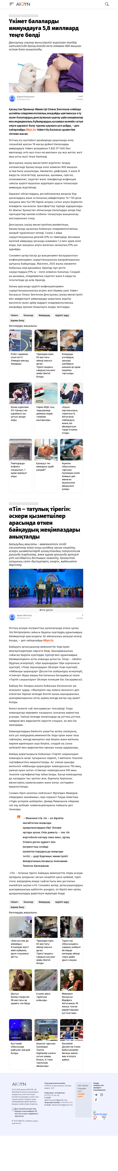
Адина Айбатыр (24, 615)
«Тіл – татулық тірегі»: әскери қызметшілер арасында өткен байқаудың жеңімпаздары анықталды (44, 523)
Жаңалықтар (15, 16)
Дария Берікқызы (25, 96)
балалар (28, 315)
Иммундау (44, 315)
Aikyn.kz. (48, 640)
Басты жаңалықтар (30, 16)
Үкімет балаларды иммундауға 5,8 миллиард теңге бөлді (44, 28)
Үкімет (14, 315)
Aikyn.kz (31, 129)
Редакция (82, 1088)
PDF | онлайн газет (81, 1093)
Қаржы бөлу (17, 320)
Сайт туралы (83, 1085)
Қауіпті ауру (62, 315)
